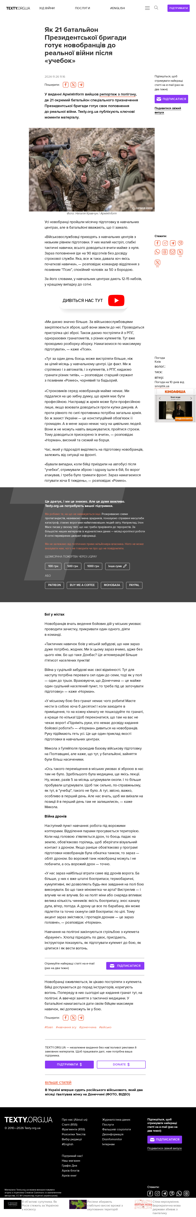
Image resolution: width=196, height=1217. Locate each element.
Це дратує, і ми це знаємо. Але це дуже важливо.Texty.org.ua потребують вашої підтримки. (85, 504)
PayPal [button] (134, 585)
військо (106, 1027)
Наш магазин (71, 1161)
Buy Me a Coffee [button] (82, 585)
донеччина (88, 1027)
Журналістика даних (116, 1120)
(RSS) (73, 1125)
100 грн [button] (53, 566)
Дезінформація (112, 1134)
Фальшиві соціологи (116, 1129)
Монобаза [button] (112, 585)
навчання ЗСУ (67, 1027)
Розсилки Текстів (74, 1134)
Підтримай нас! (72, 1156)
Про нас (67, 1120)
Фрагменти (69, 1129)
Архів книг (69, 1175)
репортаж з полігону (118, 94)
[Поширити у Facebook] (66, 85)
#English (67, 1144)
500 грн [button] (72, 566)
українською (50, 1195)
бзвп (49, 1027)
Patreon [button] (54, 585)
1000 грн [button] (93, 566)
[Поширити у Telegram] (81, 85)
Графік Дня (69, 1166)
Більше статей (58, 1083)
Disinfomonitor (112, 1139)
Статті (66, 1125)
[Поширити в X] (73, 85)
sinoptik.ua (162, 386)
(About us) (80, 1120)
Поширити (52, 85)
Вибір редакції (72, 1139)
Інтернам (108, 1144)
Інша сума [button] (115, 566)
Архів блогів (70, 1171)
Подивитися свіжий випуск (164, 1148)
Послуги (108, 1125)
